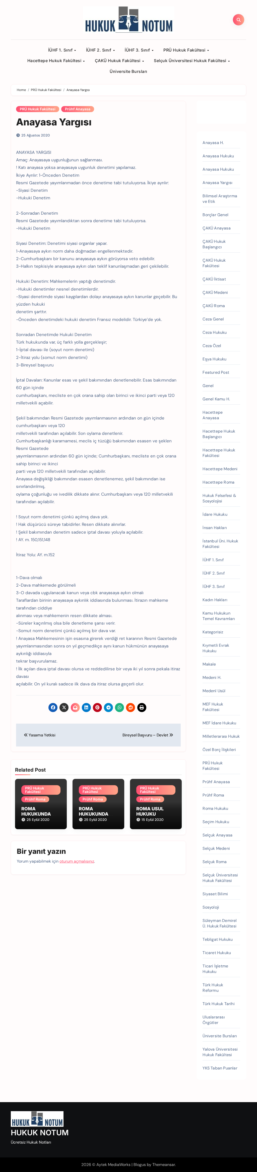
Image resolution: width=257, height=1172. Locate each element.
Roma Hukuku (215, 808)
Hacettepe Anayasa (213, 415)
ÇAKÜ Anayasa (216, 228)
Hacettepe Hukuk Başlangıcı (219, 434)
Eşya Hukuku (214, 359)
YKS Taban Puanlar (220, 1068)
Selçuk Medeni (216, 848)
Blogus (140, 1164)
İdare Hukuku (215, 514)
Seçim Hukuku (216, 821)
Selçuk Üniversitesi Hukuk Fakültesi (190, 60)
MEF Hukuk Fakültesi (213, 706)
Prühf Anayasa (77, 109)
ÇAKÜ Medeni (215, 292)
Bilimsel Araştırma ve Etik (220, 198)
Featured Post (216, 372)
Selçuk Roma (215, 861)
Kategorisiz (213, 632)
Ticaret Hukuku (217, 952)
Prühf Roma (35, 799)
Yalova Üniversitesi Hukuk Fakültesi (220, 1052)
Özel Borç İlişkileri (219, 749)
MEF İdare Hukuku (219, 723)
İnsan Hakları (215, 527)
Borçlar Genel (215, 214)
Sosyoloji (211, 907)
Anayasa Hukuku (218, 156)
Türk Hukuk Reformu (213, 987)
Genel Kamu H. (216, 399)
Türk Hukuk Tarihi (218, 1003)
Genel (208, 385)
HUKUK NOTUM (40, 1132)
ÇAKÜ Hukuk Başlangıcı (214, 244)
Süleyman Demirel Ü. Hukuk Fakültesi (220, 923)
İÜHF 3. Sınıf (138, 50)
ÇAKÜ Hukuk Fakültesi (118, 60)
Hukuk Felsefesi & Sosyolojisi (219, 498)
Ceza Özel (212, 345)
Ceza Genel (213, 319)
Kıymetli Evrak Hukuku (216, 648)
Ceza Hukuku (215, 332)
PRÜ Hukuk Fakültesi (185, 50)
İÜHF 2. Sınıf (99, 50)
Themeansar (163, 1164)
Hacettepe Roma (218, 482)
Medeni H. (212, 677)
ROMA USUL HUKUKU (150, 811)
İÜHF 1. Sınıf (61, 50)
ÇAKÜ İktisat (214, 279)
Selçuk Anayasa (217, 835)
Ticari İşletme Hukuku (215, 968)
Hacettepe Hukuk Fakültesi (55, 60)
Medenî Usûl (214, 690)
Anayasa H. (213, 142)
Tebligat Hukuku (218, 939)
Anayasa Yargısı (54, 122)
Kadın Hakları (215, 599)
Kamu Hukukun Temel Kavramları (219, 616)
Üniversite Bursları (128, 71)
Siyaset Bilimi (215, 894)
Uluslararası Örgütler (214, 1019)
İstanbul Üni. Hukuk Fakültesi (220, 543)
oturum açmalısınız (76, 861)
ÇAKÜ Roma (214, 305)
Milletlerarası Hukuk (221, 736)
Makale (209, 664)
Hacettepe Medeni (220, 469)
